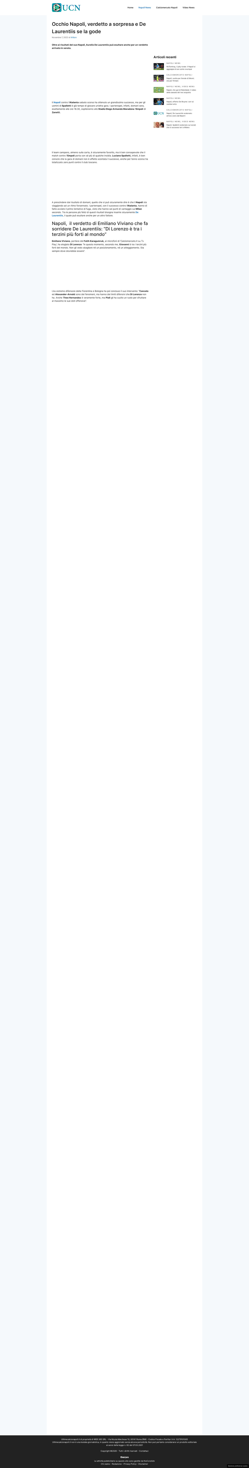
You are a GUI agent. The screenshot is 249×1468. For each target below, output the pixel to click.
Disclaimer (143, 1464)
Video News (189, 7)
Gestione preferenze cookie (238, 1466)
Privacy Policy (130, 1464)
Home (130, 7)
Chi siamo (105, 1464)
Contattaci (143, 1451)
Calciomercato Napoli (166, 7)
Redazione (117, 1464)
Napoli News (145, 7)
